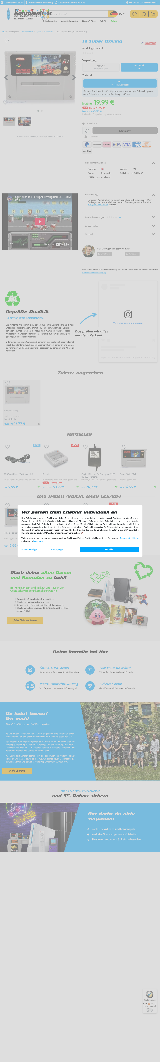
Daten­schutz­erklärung (129, 538)
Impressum (37, 541)
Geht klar (109, 549)
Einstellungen (57, 549)
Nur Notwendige (29, 549)
